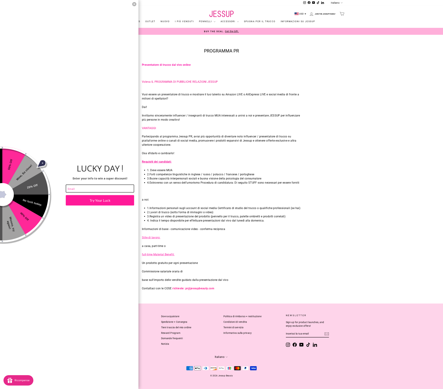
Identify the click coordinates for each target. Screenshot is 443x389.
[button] (134, 4)
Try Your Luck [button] (99, 200)
